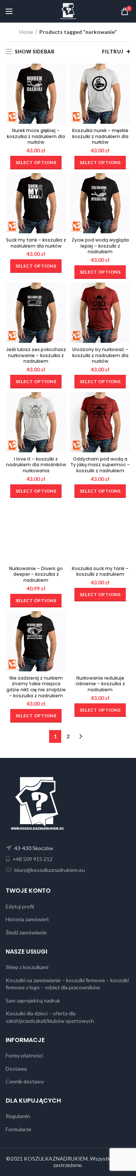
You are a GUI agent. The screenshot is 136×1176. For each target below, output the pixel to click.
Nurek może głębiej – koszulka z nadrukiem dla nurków (36, 136)
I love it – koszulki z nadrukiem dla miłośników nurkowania (36, 465)
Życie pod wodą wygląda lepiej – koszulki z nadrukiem (100, 246)
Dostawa (16, 1068)
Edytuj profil (20, 906)
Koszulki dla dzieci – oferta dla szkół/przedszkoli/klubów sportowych (50, 1017)
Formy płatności (24, 1055)
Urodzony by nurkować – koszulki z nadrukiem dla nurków (100, 355)
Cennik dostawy (25, 1081)
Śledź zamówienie (26, 932)
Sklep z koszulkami (27, 967)
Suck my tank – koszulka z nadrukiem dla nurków (36, 243)
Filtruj (113, 52)
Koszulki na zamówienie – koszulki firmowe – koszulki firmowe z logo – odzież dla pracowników (67, 984)
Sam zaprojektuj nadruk (33, 1000)
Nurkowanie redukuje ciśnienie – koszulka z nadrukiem (100, 684)
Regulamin (18, 1116)
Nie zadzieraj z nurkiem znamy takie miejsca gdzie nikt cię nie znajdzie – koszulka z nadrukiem (36, 686)
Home (26, 32)
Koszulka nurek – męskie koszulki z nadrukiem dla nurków (100, 136)
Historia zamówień (27, 919)
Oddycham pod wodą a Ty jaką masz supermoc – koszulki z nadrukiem (100, 465)
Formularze (18, 1129)
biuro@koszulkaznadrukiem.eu (49, 870)
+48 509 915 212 (32, 859)
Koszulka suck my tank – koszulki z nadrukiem (100, 571)
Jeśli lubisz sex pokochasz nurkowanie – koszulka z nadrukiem (36, 355)
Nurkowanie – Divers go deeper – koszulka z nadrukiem (36, 574)
